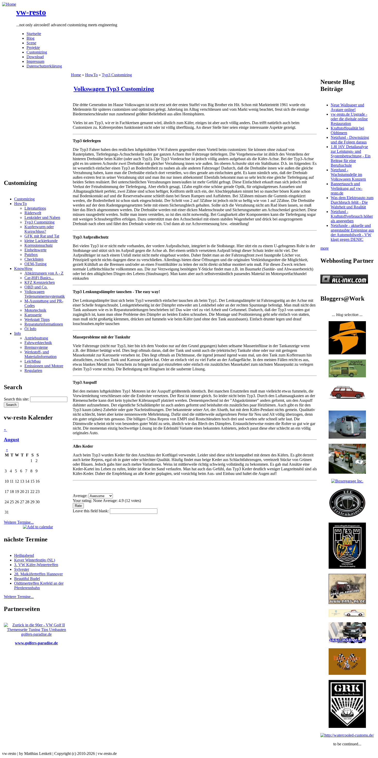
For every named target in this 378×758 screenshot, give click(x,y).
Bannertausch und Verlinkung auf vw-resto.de (346, 188)
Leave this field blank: (91, 511)
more (324, 248)
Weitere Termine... (19, 522)
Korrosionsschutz (38, 245)
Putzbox (31, 254)
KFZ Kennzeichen (39, 282)
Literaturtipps (35, 208)
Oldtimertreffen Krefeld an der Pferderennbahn (39, 585)
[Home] (9, 4)
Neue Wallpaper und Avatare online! (347, 107)
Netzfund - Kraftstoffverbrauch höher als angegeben (352, 216)
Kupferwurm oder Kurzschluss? (39, 229)
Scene (31, 43)
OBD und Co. (36, 287)
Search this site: (17, 399)
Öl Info (30, 329)
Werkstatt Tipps (37, 319)
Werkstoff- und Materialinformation (40, 354)
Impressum (35, 61)
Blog (30, 38)
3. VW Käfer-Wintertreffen (36, 565)
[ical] (38, 527)
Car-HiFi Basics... (39, 278)
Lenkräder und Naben (42, 217)
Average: (80, 495)
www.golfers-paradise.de (36, 643)
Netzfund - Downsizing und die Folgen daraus (350, 139)
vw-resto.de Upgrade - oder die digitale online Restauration (349, 119)
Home (76, 75)
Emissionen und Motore (43, 366)
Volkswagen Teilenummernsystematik (44, 294)
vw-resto (31, 12)
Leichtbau (32, 361)
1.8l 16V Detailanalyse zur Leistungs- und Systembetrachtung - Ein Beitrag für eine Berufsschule (351, 155)
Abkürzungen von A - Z (44, 273)
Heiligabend (24, 555)
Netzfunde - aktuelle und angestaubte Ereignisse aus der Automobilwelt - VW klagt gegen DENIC (352, 232)
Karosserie (33, 315)
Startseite (33, 33)
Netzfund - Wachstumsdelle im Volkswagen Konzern (348, 174)
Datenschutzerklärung (44, 66)
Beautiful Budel (27, 578)
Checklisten (33, 259)
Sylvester (21, 569)
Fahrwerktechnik (38, 342)
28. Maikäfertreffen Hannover (38, 574)
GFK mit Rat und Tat (41, 236)
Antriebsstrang (36, 338)
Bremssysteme (36, 347)
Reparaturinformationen (43, 324)
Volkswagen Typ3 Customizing (114, 89)
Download (35, 57)
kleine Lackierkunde (41, 241)
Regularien (33, 370)
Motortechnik (35, 310)
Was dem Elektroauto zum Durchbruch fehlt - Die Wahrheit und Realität (352, 202)
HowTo (20, 203)
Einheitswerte (35, 250)
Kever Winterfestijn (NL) (34, 560)
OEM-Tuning (35, 264)
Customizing (36, 52)
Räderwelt (32, 213)
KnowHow (23, 268)
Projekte (33, 47)
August (11, 439)
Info (17, 333)
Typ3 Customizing (39, 222)
